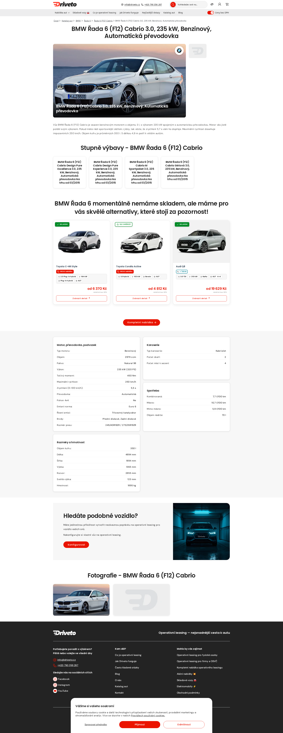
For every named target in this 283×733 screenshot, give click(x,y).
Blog (117, 673)
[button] (62, 12)
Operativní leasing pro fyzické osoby (197, 655)
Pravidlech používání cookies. (148, 715)
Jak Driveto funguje (125, 661)
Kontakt (119, 692)
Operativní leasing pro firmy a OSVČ (197, 661)
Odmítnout (184, 724)
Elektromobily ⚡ (186, 686)
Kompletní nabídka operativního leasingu (199, 667)
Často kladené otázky (127, 667)
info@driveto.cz (132, 4)
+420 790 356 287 (153, 4)
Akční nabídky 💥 (186, 673)
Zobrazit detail (80, 298)
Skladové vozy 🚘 (186, 680)
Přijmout (140, 724)
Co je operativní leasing (128, 655)
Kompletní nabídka (140, 322)
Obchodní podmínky (188, 692)
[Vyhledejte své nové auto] (173, 4)
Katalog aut (121, 686)
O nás (118, 680)
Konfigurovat (76, 544)
